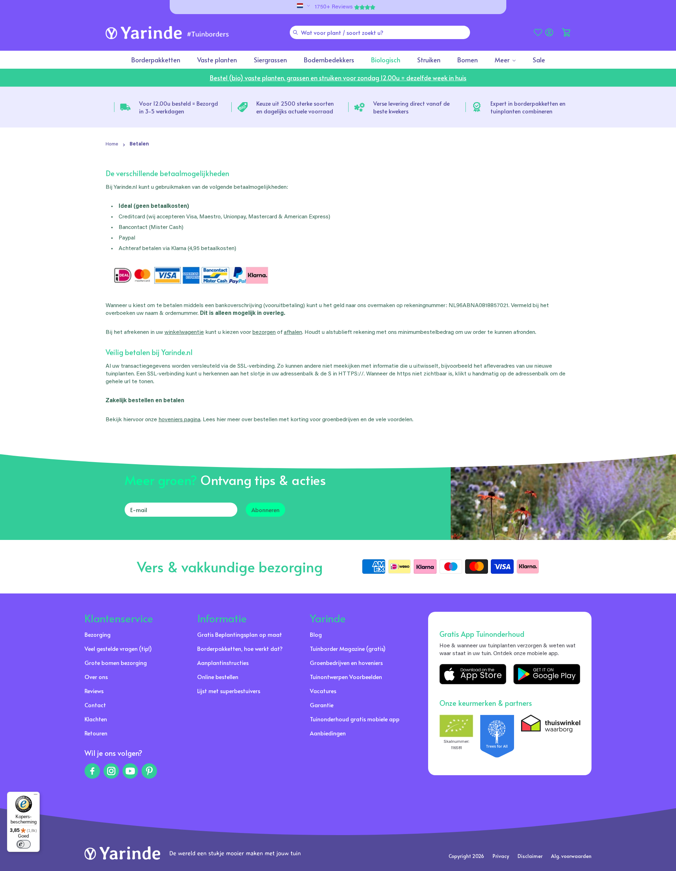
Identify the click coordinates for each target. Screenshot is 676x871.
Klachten (95, 719)
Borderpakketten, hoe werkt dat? (240, 648)
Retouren (95, 733)
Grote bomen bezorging (115, 662)
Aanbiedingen (328, 733)
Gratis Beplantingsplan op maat (239, 634)
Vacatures (323, 691)
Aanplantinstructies (223, 662)
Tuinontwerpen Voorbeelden (346, 676)
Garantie (321, 705)
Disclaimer (530, 856)
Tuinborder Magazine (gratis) (348, 648)
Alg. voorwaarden (571, 856)
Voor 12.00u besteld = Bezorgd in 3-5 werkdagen (178, 107)
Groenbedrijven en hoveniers (346, 662)
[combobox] (380, 32)
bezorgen (264, 332)
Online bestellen (217, 676)
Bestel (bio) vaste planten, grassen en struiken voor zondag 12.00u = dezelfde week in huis (338, 77)
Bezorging (97, 634)
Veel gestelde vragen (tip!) (118, 648)
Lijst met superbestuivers (228, 691)
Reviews (94, 691)
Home (112, 144)
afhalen (293, 332)
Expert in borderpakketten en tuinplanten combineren (527, 107)
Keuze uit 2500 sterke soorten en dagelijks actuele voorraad (295, 107)
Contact (95, 705)
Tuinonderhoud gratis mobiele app (355, 719)
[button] (566, 32)
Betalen (139, 144)
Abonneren (265, 510)
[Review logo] (497, 736)
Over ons (96, 676)
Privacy (501, 856)
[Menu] (35, 796)
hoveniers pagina (179, 420)
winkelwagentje (184, 332)
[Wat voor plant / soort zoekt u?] (295, 32)
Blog (316, 634)
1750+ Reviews (334, 7)
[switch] (24, 844)
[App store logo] (472, 674)
